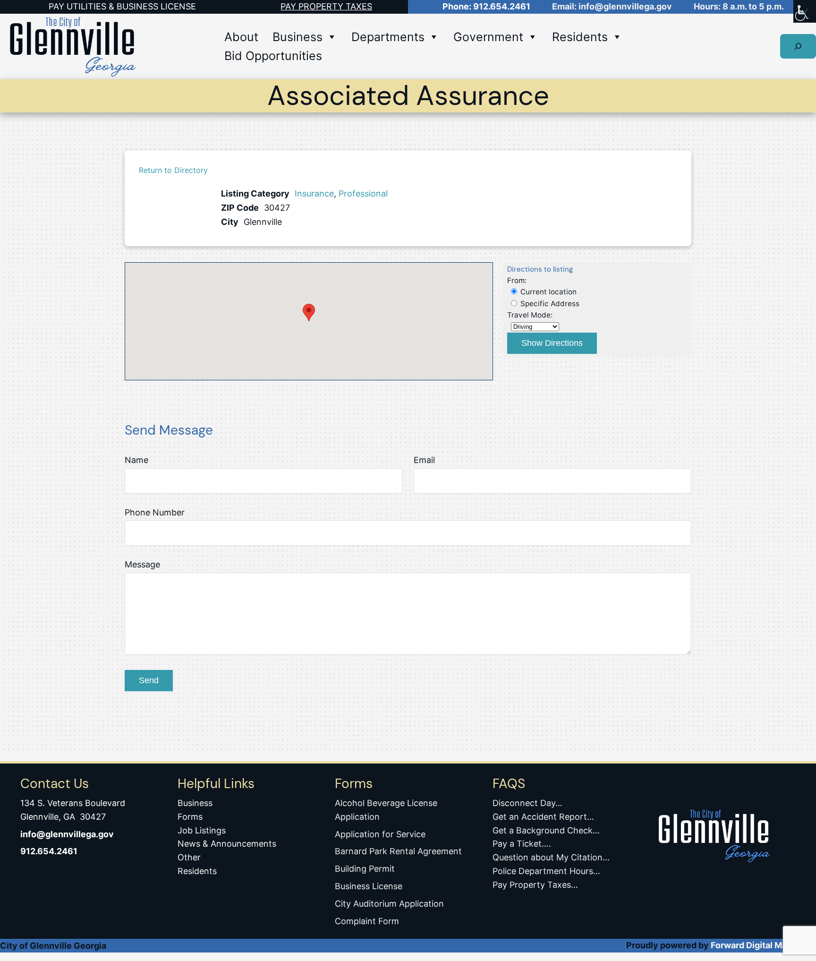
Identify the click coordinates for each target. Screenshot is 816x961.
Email (424, 460)
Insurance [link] (314, 193)
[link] (804, 11)
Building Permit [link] (365, 869)
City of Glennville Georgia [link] (53, 946)
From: (517, 280)
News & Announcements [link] (227, 844)
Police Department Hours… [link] (546, 871)
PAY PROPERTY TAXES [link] (326, 6)
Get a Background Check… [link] (546, 830)
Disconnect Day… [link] (527, 803)
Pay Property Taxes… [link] (535, 885)
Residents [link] (580, 37)
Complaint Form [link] (367, 921)
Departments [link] (388, 37)
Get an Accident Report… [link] (543, 817)
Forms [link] (190, 817)
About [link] (241, 37)
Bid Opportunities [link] (273, 56)
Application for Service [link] (380, 834)
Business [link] (297, 37)
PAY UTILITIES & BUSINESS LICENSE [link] (122, 6)
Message (142, 564)
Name (136, 460)
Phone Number (155, 512)
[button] (309, 312)
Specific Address (548, 303)
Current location (547, 291)
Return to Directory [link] (173, 170)
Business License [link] (368, 886)
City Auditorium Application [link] (389, 904)
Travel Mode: (529, 314)
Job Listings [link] (202, 830)
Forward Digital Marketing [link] (763, 945)
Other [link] (189, 857)
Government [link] (488, 37)
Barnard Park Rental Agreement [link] (398, 851)
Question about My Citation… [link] (551, 857)
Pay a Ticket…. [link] (522, 844)
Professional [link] (363, 193)
